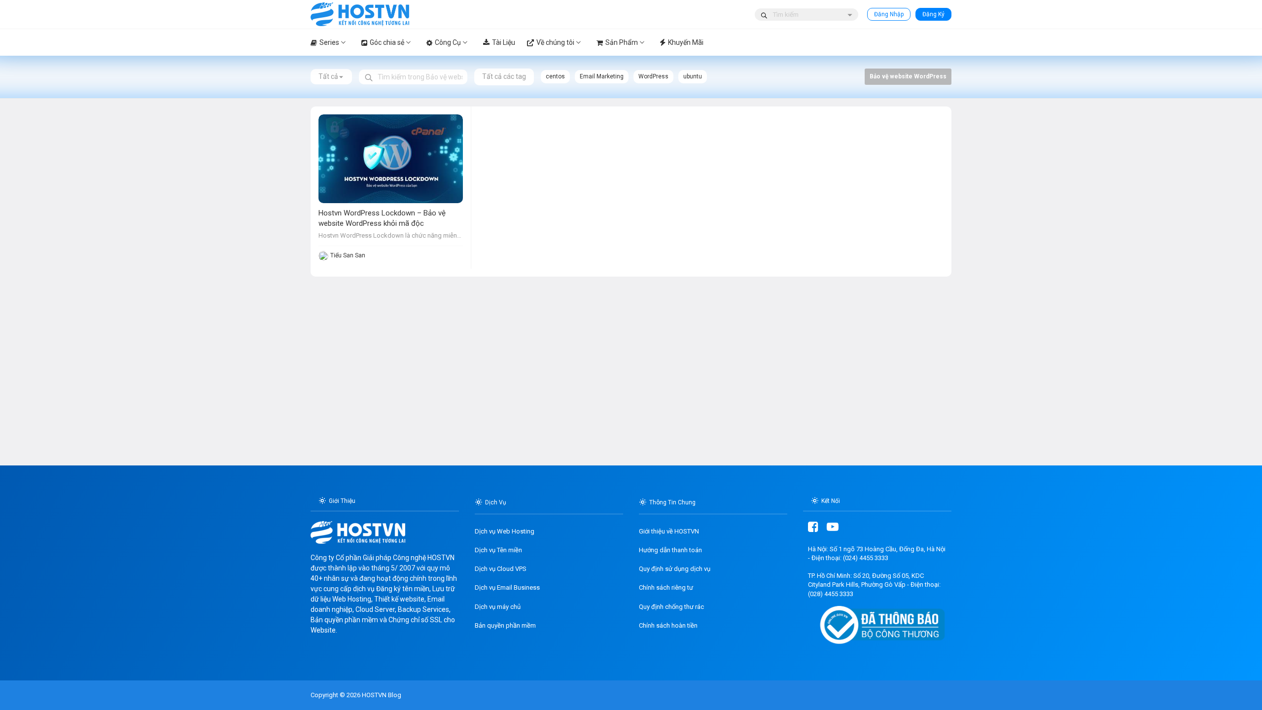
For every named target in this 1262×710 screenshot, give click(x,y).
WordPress (653, 76)
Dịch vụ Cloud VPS (500, 568)
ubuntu (692, 76)
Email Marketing (602, 76)
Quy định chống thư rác (671, 606)
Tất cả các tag (504, 76)
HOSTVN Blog (380, 695)
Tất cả (328, 76)
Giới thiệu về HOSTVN (669, 531)
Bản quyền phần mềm (505, 625)
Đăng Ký (933, 14)
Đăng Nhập (889, 14)
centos (555, 76)
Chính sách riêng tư (666, 587)
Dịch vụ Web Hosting (504, 531)
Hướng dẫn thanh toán (670, 550)
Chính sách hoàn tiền (668, 625)
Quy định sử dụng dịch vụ (674, 568)
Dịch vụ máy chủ (498, 606)
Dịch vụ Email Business (507, 587)
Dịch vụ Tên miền (498, 550)
